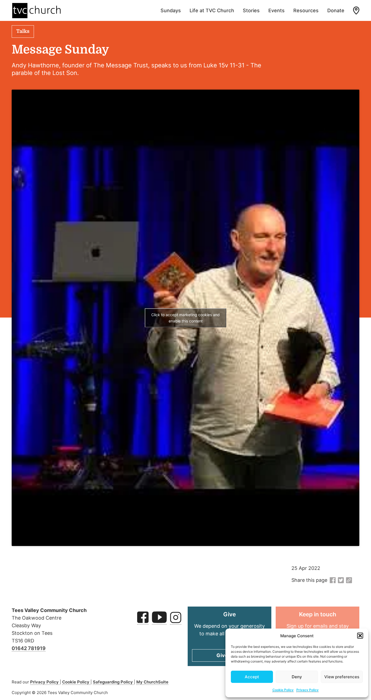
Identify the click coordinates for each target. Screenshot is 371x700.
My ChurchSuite (152, 682)
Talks (22, 31)
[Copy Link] (349, 580)
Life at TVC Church (212, 10)
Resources (306, 10)
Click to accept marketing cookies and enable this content (185, 317)
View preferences (341, 676)
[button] (360, 635)
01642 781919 (29, 648)
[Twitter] (341, 580)
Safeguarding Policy (113, 682)
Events (276, 10)
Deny (297, 676)
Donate (335, 10)
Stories (251, 10)
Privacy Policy (307, 690)
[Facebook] (333, 580)
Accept (252, 676)
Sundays (171, 10)
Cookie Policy (283, 690)
